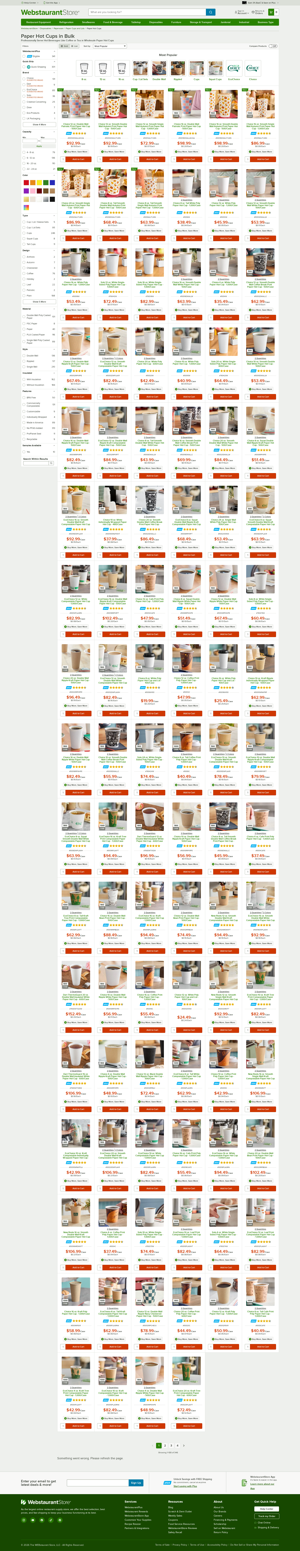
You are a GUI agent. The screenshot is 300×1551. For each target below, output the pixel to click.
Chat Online (264, 1522)
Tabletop (136, 22)
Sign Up (136, 1482)
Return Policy (221, 1532)
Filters (25, 46)
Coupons (173, 1520)
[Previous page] (152, 1445)
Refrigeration (66, 22)
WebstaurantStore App (137, 1515)
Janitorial (225, 22)
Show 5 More (39, 301)
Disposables (156, 22)
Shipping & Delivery (268, 1527)
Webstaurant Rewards (136, 1511)
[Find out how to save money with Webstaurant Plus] (69, 133)
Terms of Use (197, 1545)
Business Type (266, 22)
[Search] (51, 463)
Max (43, 137)
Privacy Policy (180, 1545)
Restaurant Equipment (38, 22)
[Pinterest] (60, 1520)
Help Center (30, 3)
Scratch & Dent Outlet (180, 1511)
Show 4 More (39, 124)
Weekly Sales (175, 1515)
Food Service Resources (181, 1524)
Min (24, 137)
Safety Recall (175, 1532)
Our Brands (220, 1511)
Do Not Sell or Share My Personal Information (254, 1545)
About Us (219, 1507)
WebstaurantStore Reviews (182, 1528)
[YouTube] (33, 1520)
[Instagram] (24, 1520)
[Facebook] (42, 1520)
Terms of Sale (162, 1545)
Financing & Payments (226, 1520)
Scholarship (220, 1524)
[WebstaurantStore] (64, 1502)
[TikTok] (51, 1520)
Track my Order (266, 1516)
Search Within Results (35, 458)
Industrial (244, 22)
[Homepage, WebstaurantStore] (50, 12)
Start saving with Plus (185, 1486)
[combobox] (147, 12)
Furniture (176, 22)
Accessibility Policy (217, 1545)
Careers (218, 1515)
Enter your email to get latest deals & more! (38, 1482)
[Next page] (184, 1445)
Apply (39, 146)
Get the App (52, 3)
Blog (170, 1507)
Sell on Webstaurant (224, 1528)
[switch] (273, 46)
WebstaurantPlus (134, 1507)
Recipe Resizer (133, 1524)
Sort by (87, 46)
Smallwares (88, 22)
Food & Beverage (113, 22)
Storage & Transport (201, 22)
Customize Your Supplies (138, 1520)
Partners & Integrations (137, 1528)
